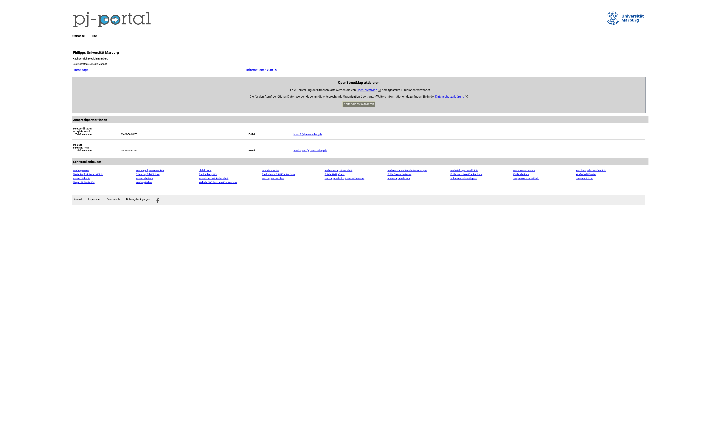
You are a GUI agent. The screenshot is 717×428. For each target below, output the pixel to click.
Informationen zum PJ (261, 70)
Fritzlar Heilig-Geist (334, 174)
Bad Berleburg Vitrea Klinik (338, 170)
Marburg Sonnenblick (273, 178)
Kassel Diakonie (81, 178)
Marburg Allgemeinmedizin (150, 170)
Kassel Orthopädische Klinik (213, 178)
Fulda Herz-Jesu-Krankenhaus (466, 174)
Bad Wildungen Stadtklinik (464, 170)
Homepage (81, 70)
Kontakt (78, 199)
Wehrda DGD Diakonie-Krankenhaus (218, 182)
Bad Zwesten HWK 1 (524, 170)
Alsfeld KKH (205, 170)
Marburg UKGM (81, 170)
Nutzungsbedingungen (138, 199)
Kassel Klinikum (144, 178)
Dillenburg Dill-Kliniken (147, 174)
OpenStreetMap (367, 90)
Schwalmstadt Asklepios (463, 178)
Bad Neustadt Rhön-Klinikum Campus (407, 170)
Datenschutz (113, 199)
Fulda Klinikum (521, 174)
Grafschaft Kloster (586, 174)
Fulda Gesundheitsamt (399, 174)
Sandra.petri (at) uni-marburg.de (310, 150)
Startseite (78, 36)
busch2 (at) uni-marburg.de (308, 134)
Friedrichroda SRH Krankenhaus (278, 174)
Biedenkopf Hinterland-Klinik (88, 174)
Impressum (94, 199)
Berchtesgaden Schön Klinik (591, 170)
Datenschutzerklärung (449, 96)
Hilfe (94, 36)
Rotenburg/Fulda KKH (398, 178)
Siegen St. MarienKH (83, 182)
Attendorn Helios (270, 170)
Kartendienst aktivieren (359, 104)
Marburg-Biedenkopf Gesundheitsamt (344, 178)
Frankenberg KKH (208, 174)
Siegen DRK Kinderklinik (526, 178)
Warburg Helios (144, 182)
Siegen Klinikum (584, 178)
